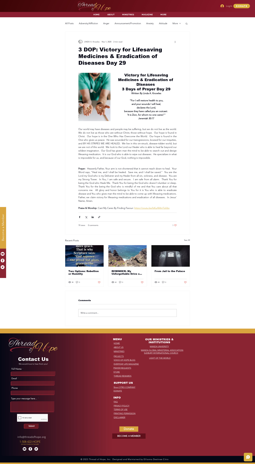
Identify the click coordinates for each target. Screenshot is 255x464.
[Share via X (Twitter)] (86, 217)
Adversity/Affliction (88, 23)
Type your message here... (24, 398)
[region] (30, 442)
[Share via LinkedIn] (92, 217)
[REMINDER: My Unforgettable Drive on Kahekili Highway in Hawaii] (127, 256)
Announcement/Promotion (128, 23)
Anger (106, 23)
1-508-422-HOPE (30, 442)
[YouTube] (3, 254)
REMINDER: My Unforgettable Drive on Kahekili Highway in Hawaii (126, 272)
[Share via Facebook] (79, 217)
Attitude (163, 23)
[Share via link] (99, 217)
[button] (241, 6)
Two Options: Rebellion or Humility (83, 272)
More (175, 23)
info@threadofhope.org (31, 437)
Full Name (17, 369)
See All (187, 240)
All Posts (69, 23)
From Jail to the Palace (170, 271)
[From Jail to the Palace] (170, 256)
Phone (15, 388)
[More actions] (175, 41)
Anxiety (150, 23)
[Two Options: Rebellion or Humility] (84, 256)
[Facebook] (3, 260)
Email (14, 378)
